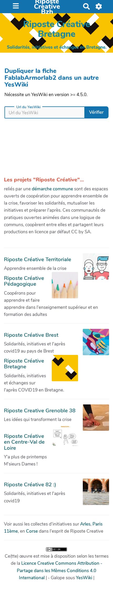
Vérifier (96, 112)
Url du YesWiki (28, 107)
